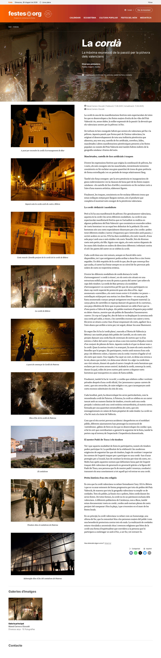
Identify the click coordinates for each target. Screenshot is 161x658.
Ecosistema (90, 17)
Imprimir (149, 549)
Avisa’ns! (108, 543)
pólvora (110, 75)
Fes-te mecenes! (144, 10)
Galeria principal (16, 623)
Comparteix (136, 549)
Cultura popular (108, 17)
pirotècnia (99, 75)
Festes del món (129, 17)
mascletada (90, 75)
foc (105, 75)
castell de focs (119, 75)
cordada (128, 75)
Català (129, 10)
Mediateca (145, 17)
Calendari (75, 17)
